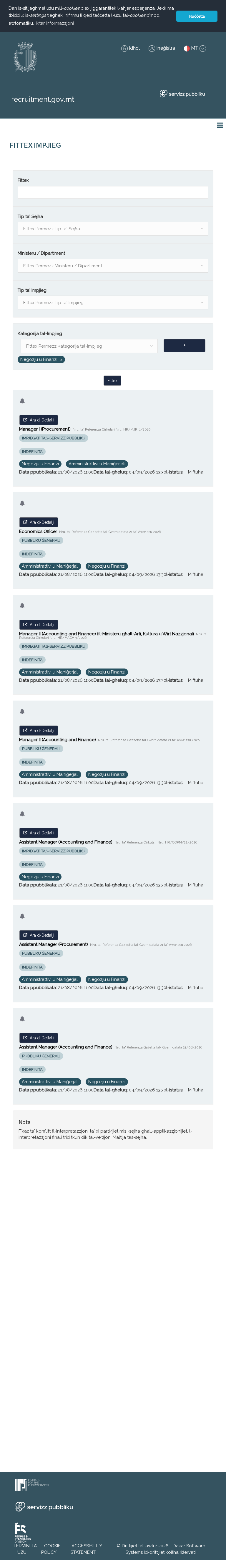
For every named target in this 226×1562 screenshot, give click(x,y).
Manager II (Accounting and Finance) (109, 739)
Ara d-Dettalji (40, 420)
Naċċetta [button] (197, 16)
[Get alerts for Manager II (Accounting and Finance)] (22, 715)
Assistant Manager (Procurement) (105, 944)
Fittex (112, 380)
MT (195, 48)
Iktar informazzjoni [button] (55, 23)
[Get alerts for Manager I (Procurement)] (22, 404)
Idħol (134, 48)
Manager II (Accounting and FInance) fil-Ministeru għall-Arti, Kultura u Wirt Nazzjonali (113, 635)
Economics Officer (90, 531)
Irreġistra (165, 48)
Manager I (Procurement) (84, 429)
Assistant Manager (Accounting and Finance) (108, 842)
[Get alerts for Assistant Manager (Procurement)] (22, 920)
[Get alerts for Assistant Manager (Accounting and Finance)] (22, 817)
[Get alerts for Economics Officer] (22, 507)
